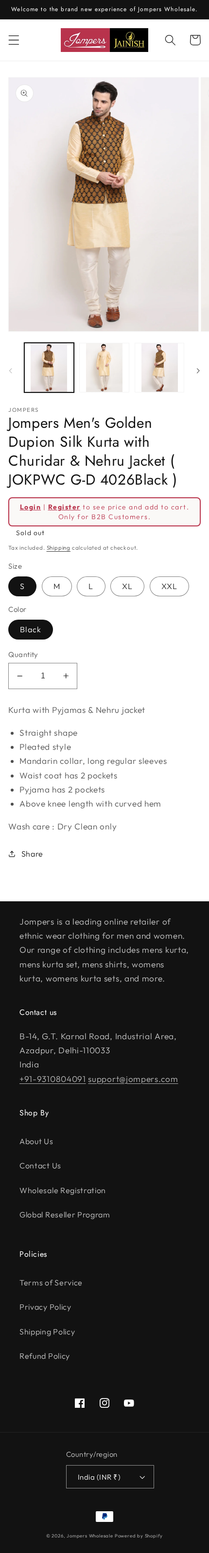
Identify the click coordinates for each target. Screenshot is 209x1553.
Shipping (58, 547)
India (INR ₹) (99, 1477)
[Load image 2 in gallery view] (104, 367)
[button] (13, 40)
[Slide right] (198, 370)
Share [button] (32, 854)
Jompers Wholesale (90, 1535)
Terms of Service (51, 1282)
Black (30, 629)
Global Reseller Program (64, 1214)
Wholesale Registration (62, 1190)
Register (64, 507)
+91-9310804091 (52, 1079)
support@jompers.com (133, 1079)
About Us (36, 1141)
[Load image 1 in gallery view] (49, 367)
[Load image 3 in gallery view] (159, 367)
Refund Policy (44, 1356)
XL (127, 586)
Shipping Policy (47, 1331)
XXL (169, 586)
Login (30, 507)
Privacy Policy (45, 1307)
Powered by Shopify (139, 1535)
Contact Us (40, 1165)
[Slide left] (10, 370)
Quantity (23, 654)
